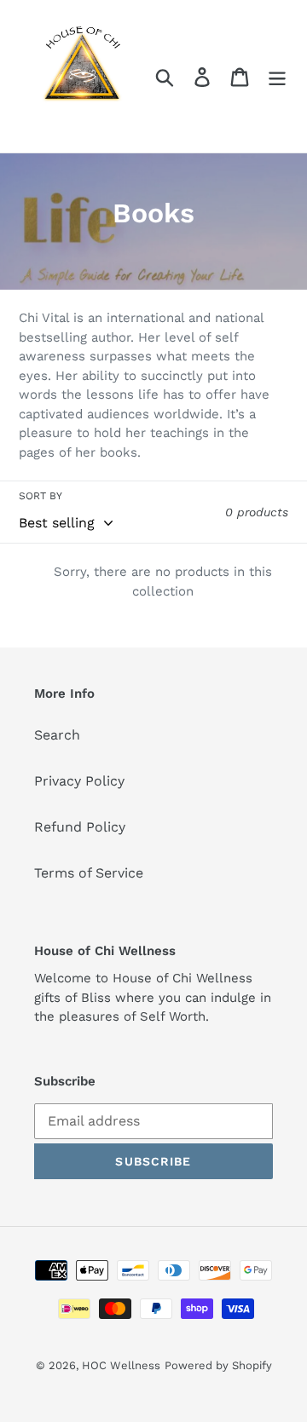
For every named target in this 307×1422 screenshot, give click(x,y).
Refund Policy (79, 827)
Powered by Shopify (218, 1365)
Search (57, 735)
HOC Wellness (121, 1365)
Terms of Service (88, 873)
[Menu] (277, 76)
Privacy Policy (79, 781)
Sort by (40, 496)
